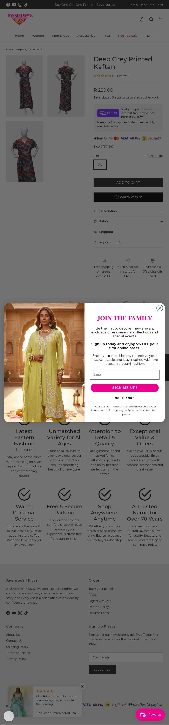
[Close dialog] (160, 308)
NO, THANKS (125, 398)
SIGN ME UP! (124, 387)
